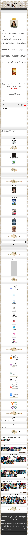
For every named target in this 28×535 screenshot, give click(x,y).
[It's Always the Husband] (9, 484)
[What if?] (22, 459)
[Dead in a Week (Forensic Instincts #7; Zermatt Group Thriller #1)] (3, 484)
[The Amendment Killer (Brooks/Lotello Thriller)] (5, 499)
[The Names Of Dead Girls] (19, 499)
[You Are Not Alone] (5, 463)
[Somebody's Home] (8, 440)
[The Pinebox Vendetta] (13, 461)
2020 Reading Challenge (14, 370)
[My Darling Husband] (9, 440)
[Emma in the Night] (3, 461)
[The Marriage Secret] (5, 440)
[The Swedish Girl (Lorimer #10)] (6, 499)
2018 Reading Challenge (14, 385)
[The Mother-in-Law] (25, 459)
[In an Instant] (20, 461)
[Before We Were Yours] (15, 484)
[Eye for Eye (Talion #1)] (15, 459)
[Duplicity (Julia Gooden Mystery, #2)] (10, 501)
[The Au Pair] (12, 484)
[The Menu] (10, 461)
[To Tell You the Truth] (18, 459)
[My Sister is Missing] (23, 461)
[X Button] (11, 531)
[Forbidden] (15, 501)
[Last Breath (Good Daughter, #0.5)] (9, 501)
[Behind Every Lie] (9, 463)
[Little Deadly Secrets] (8, 459)
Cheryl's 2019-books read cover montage (11, 469)
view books (17, 360)
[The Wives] (19, 461)
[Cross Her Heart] (25, 484)
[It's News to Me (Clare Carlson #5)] (3, 440)
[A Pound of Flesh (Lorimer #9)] (15, 499)
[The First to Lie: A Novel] (2, 461)
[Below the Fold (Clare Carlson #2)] (12, 476)
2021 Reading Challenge (14, 363)
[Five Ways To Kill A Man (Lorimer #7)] (6, 501)
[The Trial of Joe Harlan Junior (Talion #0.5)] (13, 459)
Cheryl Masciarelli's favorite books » (23, 452)
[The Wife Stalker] (25, 461)
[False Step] (22, 471)
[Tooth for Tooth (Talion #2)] (12, 459)
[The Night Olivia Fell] (6, 476)
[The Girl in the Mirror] (16, 459)
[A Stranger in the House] (20, 484)
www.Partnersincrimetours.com (14, 157)
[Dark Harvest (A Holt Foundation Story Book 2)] (8, 501)
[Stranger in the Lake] (16, 461)
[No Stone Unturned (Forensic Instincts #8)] (10, 463)
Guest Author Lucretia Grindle (14, 12)
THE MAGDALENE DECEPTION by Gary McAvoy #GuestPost (8, 131)
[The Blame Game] (2, 440)
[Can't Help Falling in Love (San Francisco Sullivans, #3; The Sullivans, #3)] (2, 501)
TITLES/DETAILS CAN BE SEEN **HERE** (14, 292)
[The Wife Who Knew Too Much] (12, 461)
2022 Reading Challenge (14, 356)
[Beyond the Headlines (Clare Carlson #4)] (3, 459)
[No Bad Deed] (8, 463)
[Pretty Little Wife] (6, 459)
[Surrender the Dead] (2, 459)
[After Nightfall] (16, 484)
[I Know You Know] (13, 484)
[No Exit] (9, 476)
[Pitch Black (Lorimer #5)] (22, 501)
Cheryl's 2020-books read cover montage (11, 456)
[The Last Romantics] (3, 476)
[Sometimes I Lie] (13, 499)
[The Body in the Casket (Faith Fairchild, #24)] (8, 499)
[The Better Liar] (12, 463)
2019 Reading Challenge (14, 377)
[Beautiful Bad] (6, 484)
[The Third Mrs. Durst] (19, 459)
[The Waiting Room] (5, 484)
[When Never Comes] (8, 484)
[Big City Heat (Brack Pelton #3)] (20, 501)
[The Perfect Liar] (13, 476)
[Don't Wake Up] (5, 476)
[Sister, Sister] (23, 499)
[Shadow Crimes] (2, 499)
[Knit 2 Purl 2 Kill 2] (2, 463)
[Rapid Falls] (10, 476)
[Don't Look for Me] (20, 459)
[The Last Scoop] (6, 463)
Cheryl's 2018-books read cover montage (11, 481)
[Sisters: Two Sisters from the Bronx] (5, 461)
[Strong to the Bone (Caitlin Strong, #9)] (16, 499)
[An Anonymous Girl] (22, 484)
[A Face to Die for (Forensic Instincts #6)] (12, 501)
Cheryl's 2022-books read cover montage (11, 437)
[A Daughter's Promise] (22, 499)
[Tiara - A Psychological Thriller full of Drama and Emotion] (15, 476)
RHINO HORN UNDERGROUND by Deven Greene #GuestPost (8, 130)
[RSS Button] (15, 531)
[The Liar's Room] (18, 484)
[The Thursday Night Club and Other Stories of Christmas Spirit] (10, 499)
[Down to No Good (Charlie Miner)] (18, 499)
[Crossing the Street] (19, 501)
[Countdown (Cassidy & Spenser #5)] (12, 499)
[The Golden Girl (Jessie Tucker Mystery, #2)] (9, 461)
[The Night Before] (10, 474)
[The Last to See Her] (5, 459)
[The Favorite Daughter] (8, 476)
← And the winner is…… (4, 104)
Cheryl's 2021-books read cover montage (11, 445)
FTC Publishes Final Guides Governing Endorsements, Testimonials (15, 523)
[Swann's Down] (13, 474)
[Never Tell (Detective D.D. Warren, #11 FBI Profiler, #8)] (2, 484)
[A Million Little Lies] (6, 461)
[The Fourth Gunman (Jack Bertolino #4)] (2, 491)
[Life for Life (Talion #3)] (10, 459)
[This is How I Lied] (18, 461)
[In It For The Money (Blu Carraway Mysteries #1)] (5, 501)
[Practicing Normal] (16, 501)
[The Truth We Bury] (13, 501)
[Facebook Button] (12, 531)
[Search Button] (16, 531)
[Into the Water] (23, 484)
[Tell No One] (2, 476)
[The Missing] (9, 499)
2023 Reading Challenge (14, 286)
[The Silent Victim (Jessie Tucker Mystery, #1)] (22, 461)
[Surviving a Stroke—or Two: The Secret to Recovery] (20, 499)
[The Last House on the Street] (6, 440)
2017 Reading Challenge (14, 392)
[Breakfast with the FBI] (13, 463)
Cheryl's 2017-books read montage (9, 496)
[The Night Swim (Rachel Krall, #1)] (23, 459)
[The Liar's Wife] (16, 476)
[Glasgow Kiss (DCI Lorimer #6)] (18, 501)
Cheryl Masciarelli (14, 287)
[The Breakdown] (25, 499)
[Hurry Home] (8, 461)
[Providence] (19, 484)
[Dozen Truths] (25, 501)
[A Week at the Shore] (15, 461)
